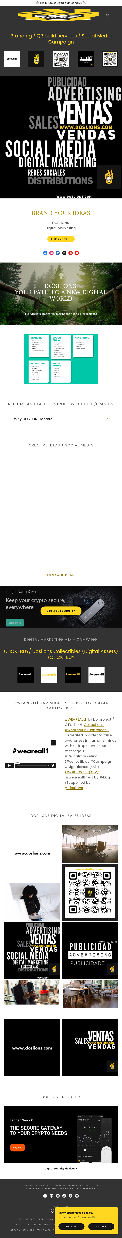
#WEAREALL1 (75, 719)
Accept (101, 1226)
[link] (58, 15)
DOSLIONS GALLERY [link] (50, 1224)
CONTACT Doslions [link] (25, 1224)
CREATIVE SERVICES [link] (22, 1230)
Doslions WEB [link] (26, 1219)
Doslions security (61, 611)
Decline (71, 1226)
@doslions (74, 787)
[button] (7, 15)
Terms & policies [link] (47, 1230)
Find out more (61, 238)
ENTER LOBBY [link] (45, 1219)
